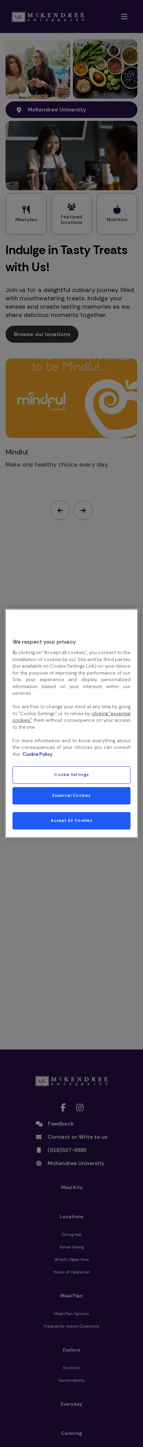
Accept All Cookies (71, 820)
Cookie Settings (71, 775)
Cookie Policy (37, 754)
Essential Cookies (71, 795)
